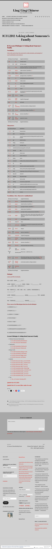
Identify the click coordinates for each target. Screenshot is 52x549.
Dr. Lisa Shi (21, 32)
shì (17, 245)
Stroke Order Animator (27, 25)
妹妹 (10, 75)
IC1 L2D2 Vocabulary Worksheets (19, 340)
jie (16, 209)
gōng (16, 91)
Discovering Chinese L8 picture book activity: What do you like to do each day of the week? (25, 477)
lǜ (15, 95)
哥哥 (10, 70)
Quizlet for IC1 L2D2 (13, 382)
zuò (16, 88)
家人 (10, 201)
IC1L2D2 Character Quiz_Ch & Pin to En (20, 362)
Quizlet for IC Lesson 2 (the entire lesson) (19, 385)
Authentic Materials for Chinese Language (16, 16)
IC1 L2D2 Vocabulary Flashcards (19, 346)
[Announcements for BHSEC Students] (47, 16)
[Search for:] (10, 475)
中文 (10, 238)
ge (17, 70)
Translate (28, 496)
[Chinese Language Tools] (43, 16)
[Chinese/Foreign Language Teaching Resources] (45, 16)
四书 (40, 257)
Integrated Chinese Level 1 (14, 405)
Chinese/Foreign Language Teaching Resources (13, 23)
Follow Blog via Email (8, 488)
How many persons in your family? (15, 404)
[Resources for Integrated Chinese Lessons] (39, 16)
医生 (10, 114)
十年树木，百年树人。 (25, 506)
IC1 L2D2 (23, 404)
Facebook (5, 481)
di (16, 206)
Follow (5, 502)
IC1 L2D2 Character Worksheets (19, 342)
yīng (16, 98)
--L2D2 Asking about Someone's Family (16, 401)
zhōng (16, 238)
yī (15, 113)
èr (15, 83)
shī (17, 95)
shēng (18, 106)
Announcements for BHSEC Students (11, 25)
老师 (10, 242)
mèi (16, 75)
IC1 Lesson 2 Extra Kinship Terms (14, 445)
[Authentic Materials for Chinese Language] (37, 16)
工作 (10, 91)
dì (15, 206)
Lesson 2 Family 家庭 (15, 402)
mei (18, 75)
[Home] (35, 16)
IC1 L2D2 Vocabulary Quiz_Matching (20, 368)
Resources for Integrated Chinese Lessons (12, 18)
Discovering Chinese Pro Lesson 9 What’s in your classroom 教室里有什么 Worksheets (26, 468)
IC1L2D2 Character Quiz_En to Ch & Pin (20, 360)
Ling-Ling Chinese (26, 10)
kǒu (16, 67)
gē (15, 70)
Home (3, 16)
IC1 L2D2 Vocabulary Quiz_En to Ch (19, 373)
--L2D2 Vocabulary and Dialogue (30, 401)
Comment (41, 428)
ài (17, 118)
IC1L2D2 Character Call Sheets (18, 357)
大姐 (10, 80)
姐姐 (10, 209)
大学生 (10, 106)
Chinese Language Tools (8, 22)
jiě (16, 80)
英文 (10, 99)
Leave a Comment (29, 32)
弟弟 (10, 206)
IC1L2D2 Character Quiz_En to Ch (19, 366)
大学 (10, 110)
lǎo (16, 242)
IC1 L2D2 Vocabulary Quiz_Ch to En (19, 371)
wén (16, 99)
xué (16, 106)
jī (15, 64)
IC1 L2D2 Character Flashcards (18, 348)
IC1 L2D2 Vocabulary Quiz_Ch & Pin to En (21, 370)
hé (15, 78)
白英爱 (10, 118)
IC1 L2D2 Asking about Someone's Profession (34, 404)
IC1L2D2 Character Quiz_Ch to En (19, 364)
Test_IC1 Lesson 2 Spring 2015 (18, 379)
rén (17, 201)
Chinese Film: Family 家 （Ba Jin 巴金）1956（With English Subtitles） (36, 446)
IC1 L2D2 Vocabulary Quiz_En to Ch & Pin (21, 375)
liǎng (16, 73)
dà (15, 80)
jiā (15, 61)
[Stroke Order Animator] (49, 16)
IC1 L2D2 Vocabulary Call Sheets (19, 353)
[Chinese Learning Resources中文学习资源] (41, 16)
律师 (10, 95)
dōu (16, 102)
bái (16, 117)
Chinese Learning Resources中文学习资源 (11, 20)
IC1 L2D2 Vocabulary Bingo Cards (19, 351)
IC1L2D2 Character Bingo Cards (18, 355)
